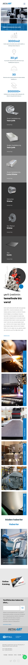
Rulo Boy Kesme (25, 396)
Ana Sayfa (5, 654)
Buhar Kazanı (25, 482)
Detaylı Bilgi (9, 124)
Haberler (14, 524)
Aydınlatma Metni (7, 624)
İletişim (23, 654)
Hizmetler (19, 654)
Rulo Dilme (25, 432)
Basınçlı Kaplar (25, 456)
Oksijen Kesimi (25, 363)
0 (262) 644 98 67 (8, 648)
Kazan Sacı (25, 508)
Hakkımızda (6, 335)
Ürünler (15, 654)
